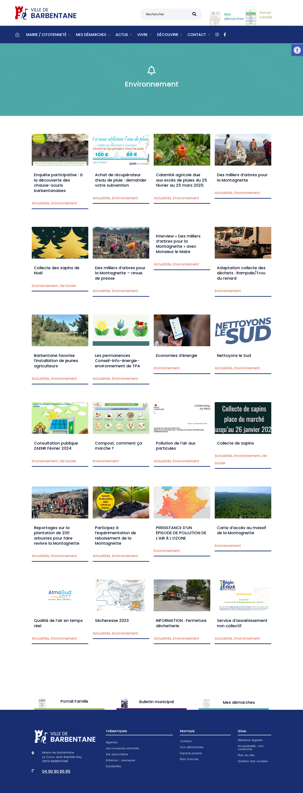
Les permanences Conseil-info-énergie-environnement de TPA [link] (117, 361)
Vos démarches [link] (191, 747)
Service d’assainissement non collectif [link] (242, 623)
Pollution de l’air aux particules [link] (175, 445)
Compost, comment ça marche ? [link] (118, 445)
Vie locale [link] (67, 285)
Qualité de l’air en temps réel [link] (58, 623)
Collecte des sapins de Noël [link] (56, 270)
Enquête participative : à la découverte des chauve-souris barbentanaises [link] (58, 182)
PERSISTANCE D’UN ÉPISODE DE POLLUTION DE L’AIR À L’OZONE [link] (181, 533)
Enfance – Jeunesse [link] (120, 760)
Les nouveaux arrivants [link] (122, 748)
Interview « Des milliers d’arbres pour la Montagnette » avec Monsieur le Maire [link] (178, 243)
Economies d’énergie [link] (176, 355)
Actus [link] (122, 34)
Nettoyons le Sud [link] (234, 355)
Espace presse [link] (191, 753)
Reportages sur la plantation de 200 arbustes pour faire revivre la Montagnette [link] (56, 535)
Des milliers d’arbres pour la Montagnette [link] (242, 177)
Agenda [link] (111, 742)
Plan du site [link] (246, 755)
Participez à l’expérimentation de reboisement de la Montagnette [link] (115, 535)
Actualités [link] (40, 203)
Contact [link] (196, 34)
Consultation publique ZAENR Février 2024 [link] (56, 445)
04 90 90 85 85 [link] (56, 771)
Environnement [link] (64, 203)
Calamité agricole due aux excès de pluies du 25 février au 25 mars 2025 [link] (181, 180)
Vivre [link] (142, 34)
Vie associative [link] (117, 754)
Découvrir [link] (167, 34)
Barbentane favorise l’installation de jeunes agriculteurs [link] (56, 361)
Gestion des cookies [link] (253, 761)
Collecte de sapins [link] (235, 443)
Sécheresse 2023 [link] (112, 620)
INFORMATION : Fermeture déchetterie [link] (181, 623)
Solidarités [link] (113, 766)
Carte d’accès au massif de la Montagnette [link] (241, 530)
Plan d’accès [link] (189, 759)
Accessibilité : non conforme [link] (251, 748)
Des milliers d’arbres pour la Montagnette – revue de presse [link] (120, 273)
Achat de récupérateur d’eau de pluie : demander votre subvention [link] (121, 180)
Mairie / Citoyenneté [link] (46, 34)
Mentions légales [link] (250, 740)
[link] (297, 50)
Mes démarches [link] (91, 34)
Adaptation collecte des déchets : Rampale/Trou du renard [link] (241, 273)
